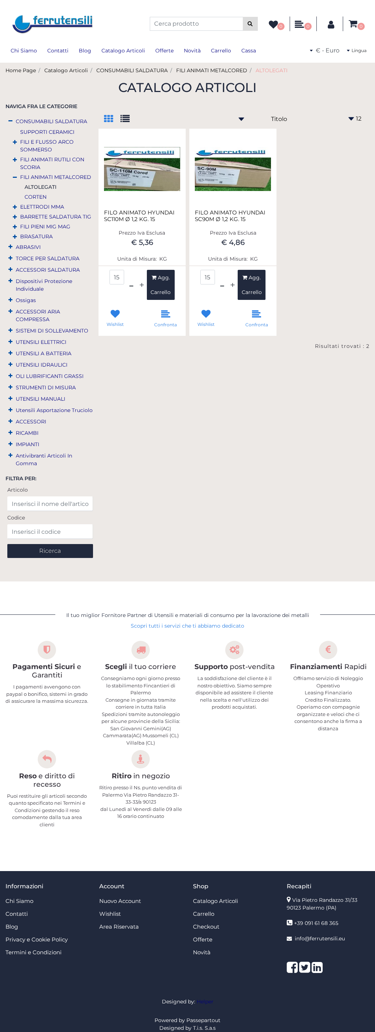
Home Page (20, 70)
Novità (192, 50)
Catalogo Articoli (123, 50)
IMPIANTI (27, 444)
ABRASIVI (28, 247)
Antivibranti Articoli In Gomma (44, 459)
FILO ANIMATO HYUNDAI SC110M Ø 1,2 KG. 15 (139, 216)
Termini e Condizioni (33, 952)
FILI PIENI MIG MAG (45, 226)
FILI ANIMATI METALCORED (211, 70)
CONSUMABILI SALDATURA (132, 70)
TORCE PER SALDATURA (47, 258)
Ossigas (26, 300)
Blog (85, 50)
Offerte (164, 50)
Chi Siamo (24, 50)
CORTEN (36, 197)
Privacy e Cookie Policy (36, 939)
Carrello (221, 50)
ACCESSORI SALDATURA (48, 270)
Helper (205, 1001)
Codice (16, 517)
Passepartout (203, 1020)
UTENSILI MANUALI (40, 399)
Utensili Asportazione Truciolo (54, 410)
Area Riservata (119, 926)
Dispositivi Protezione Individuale (44, 285)
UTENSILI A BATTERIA (43, 353)
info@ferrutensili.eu (320, 938)
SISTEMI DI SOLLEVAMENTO (52, 330)
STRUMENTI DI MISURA (46, 387)
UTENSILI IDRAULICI (41, 364)
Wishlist (110, 913)
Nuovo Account (120, 900)
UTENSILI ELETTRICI (41, 342)
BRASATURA (36, 236)
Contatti (57, 50)
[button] (250, 24)
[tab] (112, 119)
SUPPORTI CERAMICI (47, 132)
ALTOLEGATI (271, 70)
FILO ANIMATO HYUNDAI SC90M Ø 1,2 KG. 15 (230, 216)
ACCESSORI (31, 421)
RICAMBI (27, 433)
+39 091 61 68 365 (316, 923)
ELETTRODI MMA (42, 206)
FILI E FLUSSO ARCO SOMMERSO (47, 146)
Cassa (248, 50)
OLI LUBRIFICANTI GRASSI (49, 376)
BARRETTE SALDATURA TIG (55, 216)
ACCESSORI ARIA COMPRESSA (38, 315)
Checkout (206, 926)
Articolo (17, 489)
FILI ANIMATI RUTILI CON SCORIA (52, 163)
